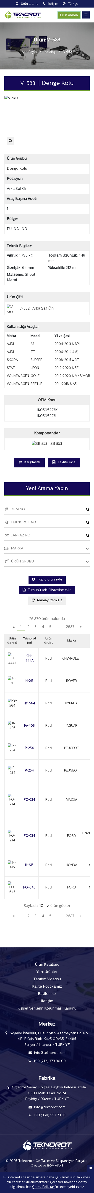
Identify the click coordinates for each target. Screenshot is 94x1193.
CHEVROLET (71, 658)
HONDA (71, 865)
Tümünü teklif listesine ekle (49, 590)
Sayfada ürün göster (47, 906)
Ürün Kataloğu (47, 965)
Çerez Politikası (43, 1187)
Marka (71, 640)
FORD (71, 836)
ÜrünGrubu (48, 641)
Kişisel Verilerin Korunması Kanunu (47, 1008)
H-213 (29, 681)
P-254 (29, 748)
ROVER (71, 681)
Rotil (48, 658)
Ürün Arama (69, 15)
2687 (70, 627)
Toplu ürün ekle (49, 579)
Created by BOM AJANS (47, 1165)
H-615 (29, 865)
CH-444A (29, 659)
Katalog (50, 52)
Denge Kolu (17, 169)
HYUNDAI (71, 703)
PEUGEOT (71, 748)
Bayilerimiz (47, 994)
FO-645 (29, 887)
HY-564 (29, 703)
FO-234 (29, 800)
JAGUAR (71, 726)
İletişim (47, 1001)
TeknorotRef (29, 641)
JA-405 (29, 726)
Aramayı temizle (49, 600)
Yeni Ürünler (47, 972)
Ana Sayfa (29, 52)
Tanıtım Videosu (47, 979)
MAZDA (71, 800)
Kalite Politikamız (47, 987)
